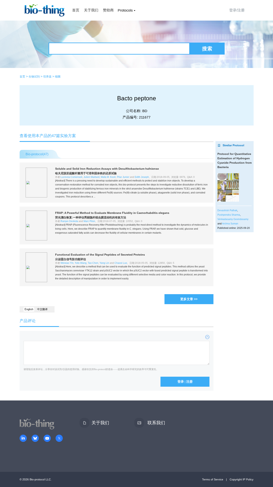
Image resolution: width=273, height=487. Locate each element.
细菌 (58, 76)
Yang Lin (104, 263)
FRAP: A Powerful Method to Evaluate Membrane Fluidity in (112, 212)
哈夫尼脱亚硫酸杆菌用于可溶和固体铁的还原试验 (86, 173)
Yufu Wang (81, 263)
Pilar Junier (123, 177)
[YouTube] (47, 439)
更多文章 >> (188, 299)
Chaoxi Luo (121, 263)
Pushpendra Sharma (228, 214)
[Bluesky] (35, 439)
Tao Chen (93, 263)
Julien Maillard (92, 177)
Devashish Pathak (227, 210)
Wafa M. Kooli (108, 177)
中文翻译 (42, 309)
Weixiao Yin (67, 263)
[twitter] (59, 439)
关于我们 (91, 10)
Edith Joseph (142, 177)
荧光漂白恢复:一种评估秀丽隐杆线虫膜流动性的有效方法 (90, 217)
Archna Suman (230, 223)
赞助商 (108, 10)
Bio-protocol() (37, 154)
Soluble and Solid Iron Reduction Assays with (107, 168)
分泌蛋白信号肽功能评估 (70, 259)
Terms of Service (212, 479)
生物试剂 (34, 76)
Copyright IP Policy (241, 479)
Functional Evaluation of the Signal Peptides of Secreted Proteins (100, 254)
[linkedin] (23, 439)
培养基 (47, 76)
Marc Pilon (89, 221)
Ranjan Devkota (69, 221)
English (29, 309)
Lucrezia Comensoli (71, 177)
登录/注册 (237, 10)
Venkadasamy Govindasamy (232, 219)
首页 (75, 10)
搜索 (207, 48)
